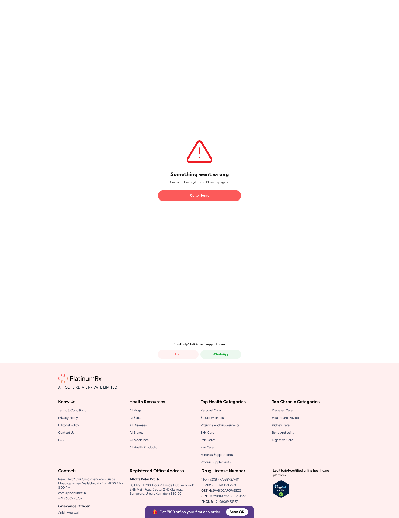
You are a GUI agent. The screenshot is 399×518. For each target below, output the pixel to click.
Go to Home (199, 196)
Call (178, 354)
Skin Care (207, 432)
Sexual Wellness (212, 418)
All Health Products (143, 447)
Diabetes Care (282, 410)
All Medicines (139, 440)
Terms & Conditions (72, 410)
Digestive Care (282, 440)
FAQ (61, 440)
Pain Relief (208, 440)
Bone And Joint (283, 432)
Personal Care (211, 410)
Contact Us (66, 432)
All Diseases (138, 425)
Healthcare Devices (286, 418)
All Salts (135, 418)
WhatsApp (220, 354)
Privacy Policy (68, 418)
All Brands (137, 432)
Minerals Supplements (217, 455)
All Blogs (136, 410)
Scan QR (237, 512)
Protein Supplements (216, 462)
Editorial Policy (68, 425)
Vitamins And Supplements (220, 425)
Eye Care (207, 447)
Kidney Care (281, 425)
